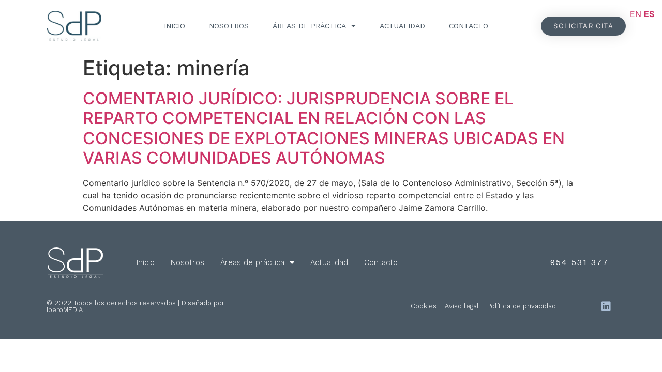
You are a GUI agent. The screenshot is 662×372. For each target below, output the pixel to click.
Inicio (174, 26)
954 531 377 (579, 262)
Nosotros (229, 26)
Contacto (468, 26)
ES (649, 14)
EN (635, 14)
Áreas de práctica (309, 26)
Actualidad (402, 26)
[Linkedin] (606, 306)
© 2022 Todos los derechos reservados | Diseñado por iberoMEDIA (135, 306)
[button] (583, 26)
